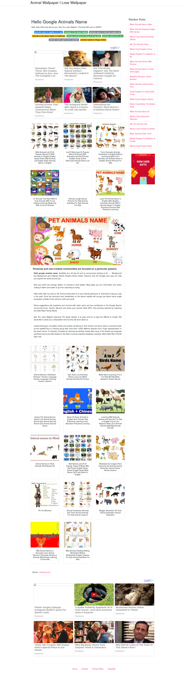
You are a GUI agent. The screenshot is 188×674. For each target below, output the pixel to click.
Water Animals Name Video (141, 24)
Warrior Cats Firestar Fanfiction (142, 128)
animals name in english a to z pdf (48, 32)
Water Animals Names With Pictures (141, 62)
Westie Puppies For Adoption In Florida (142, 139)
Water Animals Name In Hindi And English (141, 70)
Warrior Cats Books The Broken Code (142, 105)
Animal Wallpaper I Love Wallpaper (58, 2)
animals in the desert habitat (76, 32)
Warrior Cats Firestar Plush (141, 146)
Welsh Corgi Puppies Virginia (141, 99)
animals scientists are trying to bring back (84, 36)
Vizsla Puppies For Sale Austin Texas (142, 93)
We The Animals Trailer (139, 44)
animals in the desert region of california (48, 36)
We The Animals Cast (138, 124)
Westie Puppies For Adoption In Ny (142, 55)
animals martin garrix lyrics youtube (63, 40)
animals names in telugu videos (93, 40)
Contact (85, 668)
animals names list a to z (113, 36)
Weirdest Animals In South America (140, 77)
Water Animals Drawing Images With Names (142, 30)
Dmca (75, 668)
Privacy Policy (97, 668)
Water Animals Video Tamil (140, 133)
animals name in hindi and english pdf (105, 32)
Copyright (111, 668)
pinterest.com (45, 572)
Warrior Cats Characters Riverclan (139, 117)
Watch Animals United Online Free (141, 85)
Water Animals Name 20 (139, 111)
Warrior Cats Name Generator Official (142, 38)
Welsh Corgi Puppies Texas (141, 49)
